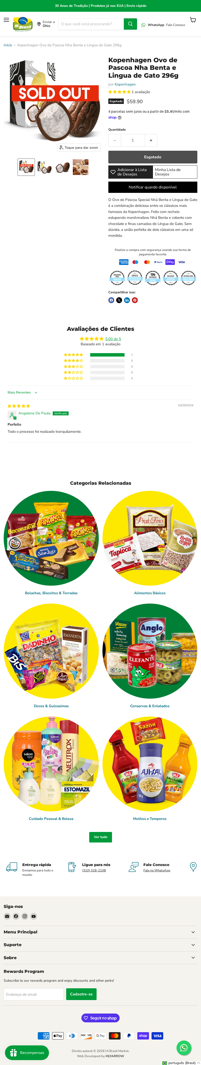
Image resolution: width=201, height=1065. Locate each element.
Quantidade (117, 130)
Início (8, 45)
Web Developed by (100, 1056)
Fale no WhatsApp (156, 870)
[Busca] (130, 24)
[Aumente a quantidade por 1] (151, 140)
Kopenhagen (125, 84)
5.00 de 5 (113, 338)
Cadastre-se (81, 994)
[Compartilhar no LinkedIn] (127, 300)
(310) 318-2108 (94, 870)
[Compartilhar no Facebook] (111, 300)
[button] (26, 167)
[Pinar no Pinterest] (135, 300)
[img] (19, 406)
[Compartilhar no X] (119, 300)
